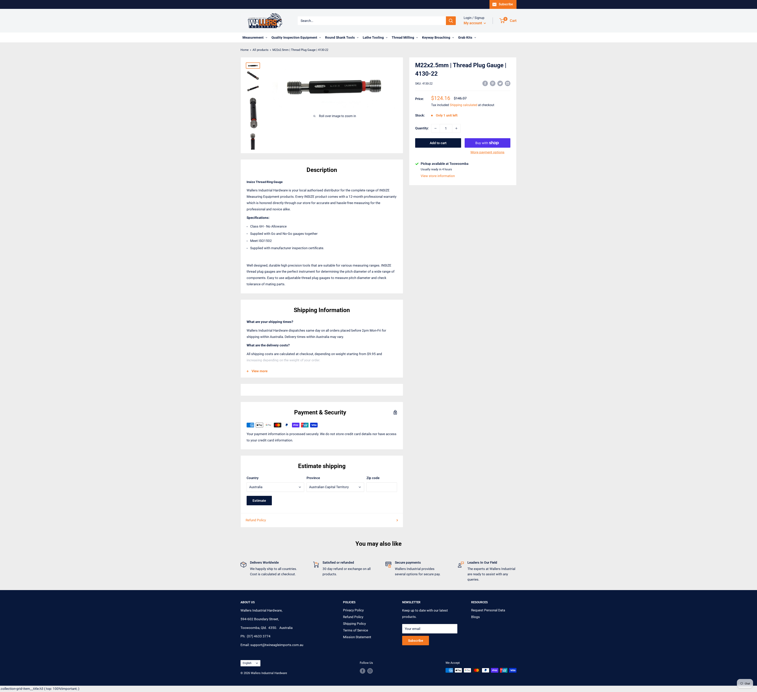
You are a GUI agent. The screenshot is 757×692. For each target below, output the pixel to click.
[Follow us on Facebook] (362, 671)
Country (252, 478)
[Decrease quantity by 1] (435, 128)
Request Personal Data (488, 610)
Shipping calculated (463, 105)
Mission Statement (357, 637)
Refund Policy (256, 520)
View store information (438, 176)
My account (473, 23)
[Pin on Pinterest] (492, 83)
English (247, 663)
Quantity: (422, 128)
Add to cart (438, 143)
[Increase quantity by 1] (456, 128)
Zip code (372, 478)
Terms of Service (355, 630)
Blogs (475, 617)
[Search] (451, 20)
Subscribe (506, 4)
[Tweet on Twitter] (500, 83)
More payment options (487, 152)
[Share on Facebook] (485, 83)
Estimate (259, 501)
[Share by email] (507, 83)
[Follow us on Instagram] (370, 671)
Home (245, 50)
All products (260, 50)
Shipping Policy (354, 624)
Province (313, 478)
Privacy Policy (353, 610)
